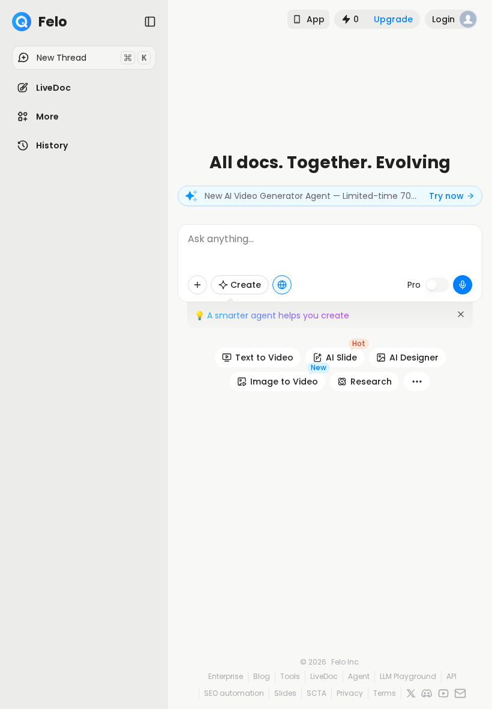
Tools (290, 676)
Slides (285, 693)
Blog (261, 676)
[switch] (437, 285)
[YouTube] (443, 693)
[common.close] (461, 314)
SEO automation (234, 693)
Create (245, 285)
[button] (84, 88)
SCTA (316, 693)
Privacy (350, 693)
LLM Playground (408, 676)
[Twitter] (411, 693)
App (316, 19)
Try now (446, 196)
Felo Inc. (346, 662)
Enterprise (225, 676)
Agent (359, 676)
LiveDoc (324, 676)
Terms (384, 693)
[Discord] (427, 693)
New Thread (91, 58)
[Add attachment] (197, 284)
